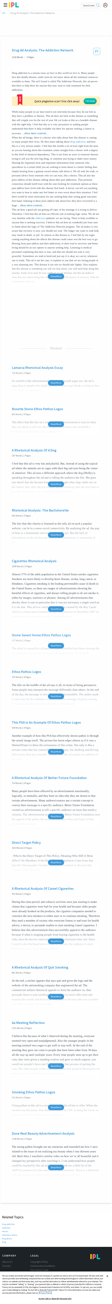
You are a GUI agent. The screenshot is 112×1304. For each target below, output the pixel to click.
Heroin (5, 1231)
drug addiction (77, 141)
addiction (40, 218)
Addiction (6, 1228)
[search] (98, 5)
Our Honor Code (39, 1270)
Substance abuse (9, 1235)
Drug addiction (8, 1224)
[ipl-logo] (14, 6)
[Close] (107, 1276)
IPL (4, 13)
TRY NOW (90, 101)
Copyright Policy (39, 1261)
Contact (6, 1266)
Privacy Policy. (45, 1293)
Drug (4, 1242)
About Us (7, 1261)
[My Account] (106, 5)
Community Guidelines (42, 1266)
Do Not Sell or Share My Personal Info (55, 1298)
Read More (56, 382)
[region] (56, 1287)
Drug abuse (7, 1238)
